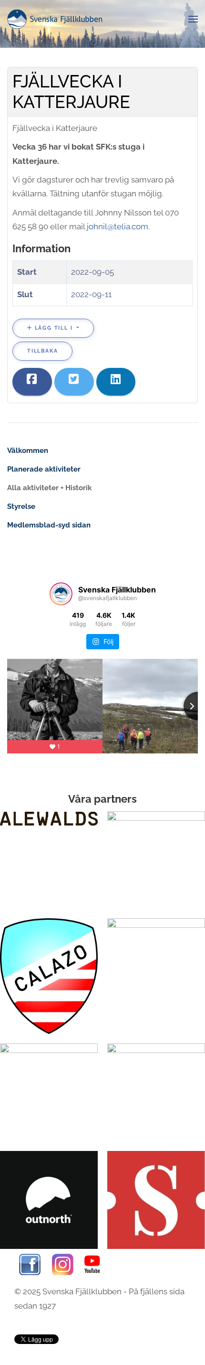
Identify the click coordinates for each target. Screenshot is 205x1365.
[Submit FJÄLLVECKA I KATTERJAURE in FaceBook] (32, 382)
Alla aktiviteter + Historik (49, 488)
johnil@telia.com (117, 226)
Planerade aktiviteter (44, 469)
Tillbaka (42, 351)
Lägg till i (53, 328)
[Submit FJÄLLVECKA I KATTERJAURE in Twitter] (74, 382)
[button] (193, 19)
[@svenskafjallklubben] (61, 593)
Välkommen (27, 450)
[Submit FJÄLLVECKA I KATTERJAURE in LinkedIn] (116, 382)
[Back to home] (54, 19)
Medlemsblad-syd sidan (49, 525)
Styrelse (21, 506)
